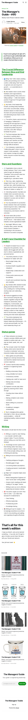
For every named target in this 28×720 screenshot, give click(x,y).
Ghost (17, 708)
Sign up (14, 704)
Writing (5, 426)
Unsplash (21, 45)
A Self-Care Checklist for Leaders (14, 240)
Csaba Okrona (10, 21)
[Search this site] (23, 2)
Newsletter (5, 8)
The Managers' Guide (9, 2)
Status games (8, 332)
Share (23, 22)
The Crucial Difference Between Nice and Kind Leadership (13, 72)
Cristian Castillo (13, 45)
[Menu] (26, 2)
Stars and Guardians (12, 164)
